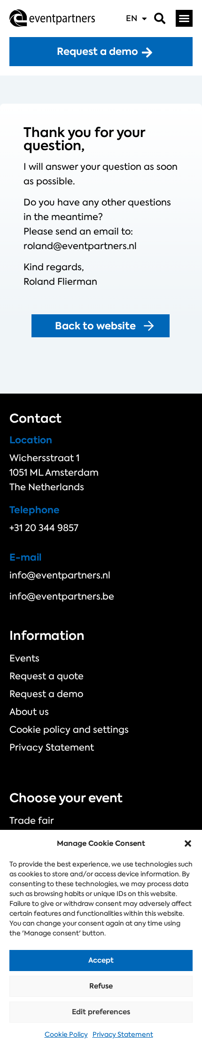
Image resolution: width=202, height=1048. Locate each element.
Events (24, 658)
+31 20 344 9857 (43, 528)
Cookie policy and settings (69, 729)
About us (29, 712)
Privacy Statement (123, 1034)
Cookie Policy (66, 1034)
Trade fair (31, 820)
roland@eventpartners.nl (80, 246)
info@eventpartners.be (61, 596)
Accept (101, 960)
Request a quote (46, 676)
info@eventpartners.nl (59, 575)
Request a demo (46, 694)
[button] (188, 843)
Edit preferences (101, 1012)
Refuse (101, 986)
